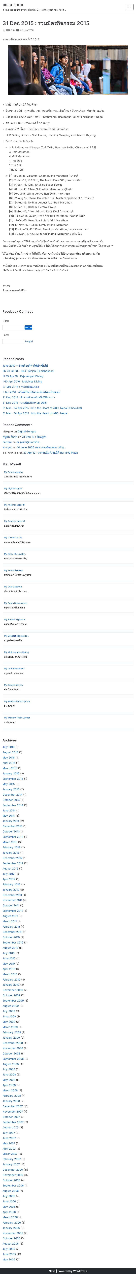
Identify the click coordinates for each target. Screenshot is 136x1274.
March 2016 (9, 768)
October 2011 (10, 905)
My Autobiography (13, 471)
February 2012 (11, 884)
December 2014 (12, 794)
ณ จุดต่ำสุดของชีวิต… (28, 442)
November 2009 (12, 990)
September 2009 (13, 1000)
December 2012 (12, 858)
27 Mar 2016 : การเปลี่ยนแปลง (20, 386)
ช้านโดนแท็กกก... (12, 689)
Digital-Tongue (27, 431)
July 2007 (8, 1132)
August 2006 (10, 1190)
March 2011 (9, 921)
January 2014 (10, 821)
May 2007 (8, 1143)
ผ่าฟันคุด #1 (9, 706)
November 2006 (12, 1175)
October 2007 (11, 1116)
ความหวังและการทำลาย (15, 624)
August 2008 (10, 1064)
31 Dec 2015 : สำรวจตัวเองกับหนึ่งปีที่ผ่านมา (28, 397)
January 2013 (10, 852)
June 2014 (8, 810)
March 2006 (10, 1217)
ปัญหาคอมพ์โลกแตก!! (14, 607)
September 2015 (12, 778)
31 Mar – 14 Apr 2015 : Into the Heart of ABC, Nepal (35, 413)
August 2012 (10, 868)
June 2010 (8, 958)
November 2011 (12, 900)
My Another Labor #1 (14, 504)
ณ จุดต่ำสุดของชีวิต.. (13, 640)
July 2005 (8, 1249)
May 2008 (8, 1079)
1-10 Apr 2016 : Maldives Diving (22, 381)
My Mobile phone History (16, 652)
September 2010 (12, 942)
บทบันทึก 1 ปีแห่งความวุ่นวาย (18, 575)
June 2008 (9, 1074)
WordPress (80, 1271)
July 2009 (8, 1011)
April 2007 (9, 1148)
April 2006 (9, 1212)
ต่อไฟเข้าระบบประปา (14, 525)
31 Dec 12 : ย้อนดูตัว (34, 436)
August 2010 (10, 947)
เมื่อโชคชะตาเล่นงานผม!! (16, 656)
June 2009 (9, 1016)
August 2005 (10, 1243)
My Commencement (14, 668)
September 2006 (13, 1185)
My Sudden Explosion (15, 619)
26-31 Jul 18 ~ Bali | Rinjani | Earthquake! (28, 371)
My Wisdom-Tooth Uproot (17, 701)
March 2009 (10, 1027)
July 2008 (8, 1069)
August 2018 (10, 752)
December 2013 (12, 826)
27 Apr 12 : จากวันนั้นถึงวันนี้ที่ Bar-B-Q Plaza (50, 452)
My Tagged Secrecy (13, 684)
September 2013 (12, 836)
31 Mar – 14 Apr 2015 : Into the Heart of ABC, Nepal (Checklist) (42, 408)
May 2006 (8, 1206)
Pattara (7, 442)
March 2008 (10, 1090)
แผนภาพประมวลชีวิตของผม (17, 542)
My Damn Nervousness (15, 603)
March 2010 (9, 974)
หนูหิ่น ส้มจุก (9, 436)
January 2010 (10, 984)
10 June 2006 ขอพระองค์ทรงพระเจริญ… (41, 447)
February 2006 (11, 1222)
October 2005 (11, 1238)
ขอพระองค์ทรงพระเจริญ (15, 558)
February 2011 (11, 926)
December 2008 (12, 1043)
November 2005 (12, 1233)
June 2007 (9, 1138)
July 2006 (8, 1196)
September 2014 (12, 805)
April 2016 (8, 762)
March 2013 (9, 842)
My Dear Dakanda (13, 586)
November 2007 (12, 1111)
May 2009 (8, 1021)
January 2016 (10, 773)
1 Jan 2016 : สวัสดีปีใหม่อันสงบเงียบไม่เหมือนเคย (31, 392)
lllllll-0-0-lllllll (12, 30)
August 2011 (10, 916)
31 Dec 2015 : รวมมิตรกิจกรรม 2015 (24, 402)
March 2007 (10, 1153)
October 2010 (11, 937)
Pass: (5, 334)
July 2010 (8, 953)
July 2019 (8, 747)
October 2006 (11, 1180)
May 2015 (8, 784)
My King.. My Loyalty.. (15, 553)
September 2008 (13, 1058)
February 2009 (11, 1032)
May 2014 (8, 815)
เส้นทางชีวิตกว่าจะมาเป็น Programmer (22, 493)
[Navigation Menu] (130, 7)
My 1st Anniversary (13, 570)
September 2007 (13, 1122)
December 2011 (12, 895)
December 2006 (12, 1169)
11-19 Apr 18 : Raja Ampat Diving (22, 376)
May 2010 (8, 963)
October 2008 (11, 1053)
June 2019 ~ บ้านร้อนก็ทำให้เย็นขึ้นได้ (25, 365)
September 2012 (12, 863)
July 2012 (8, 873)
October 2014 (11, 800)
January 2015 (10, 789)
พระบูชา (7, 447)
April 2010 (8, 969)
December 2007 (12, 1106)
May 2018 (8, 757)
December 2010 (12, 932)
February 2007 (11, 1159)
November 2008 (12, 1048)
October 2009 (11, 995)
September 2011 (12, 910)
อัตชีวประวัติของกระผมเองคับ (18, 476)
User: (5, 320)
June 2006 (9, 1201)
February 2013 (11, 847)
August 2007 (10, 1127)
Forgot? (29, 341)
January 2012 (10, 889)
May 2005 (8, 1259)
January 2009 (11, 1037)
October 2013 (11, 831)
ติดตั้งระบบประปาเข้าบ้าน (16, 509)
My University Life (13, 537)
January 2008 (11, 1101)
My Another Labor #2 (14, 521)
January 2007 (11, 1164)
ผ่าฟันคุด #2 (9, 722)
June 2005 (9, 1254)
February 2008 (11, 1095)
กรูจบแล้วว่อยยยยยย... (14, 673)
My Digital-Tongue (13, 488)
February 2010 (11, 979)
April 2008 (9, 1085)
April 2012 (8, 879)
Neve (52, 1271)
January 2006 (11, 1227)
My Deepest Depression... (16, 635)
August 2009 (10, 1005)
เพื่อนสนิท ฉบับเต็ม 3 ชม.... (16, 591)
